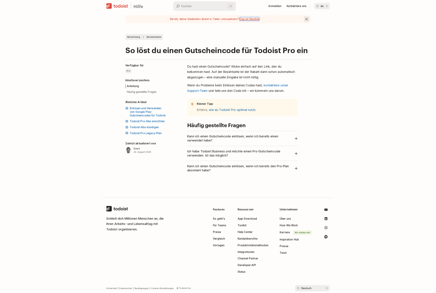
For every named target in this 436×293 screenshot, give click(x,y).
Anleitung (133, 86)
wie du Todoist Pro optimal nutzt (232, 110)
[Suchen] (230, 6)
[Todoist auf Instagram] (326, 228)
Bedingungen (142, 288)
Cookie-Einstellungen (162, 288)
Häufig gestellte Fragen (142, 92)
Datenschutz (125, 288)
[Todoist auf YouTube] (326, 210)
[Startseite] (117, 6)
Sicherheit (111, 288)
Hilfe (138, 6)
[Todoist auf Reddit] (326, 237)
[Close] (306, 19)
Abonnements (153, 37)
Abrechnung (133, 37)
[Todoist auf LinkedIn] (326, 219)
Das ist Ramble (249, 19)
